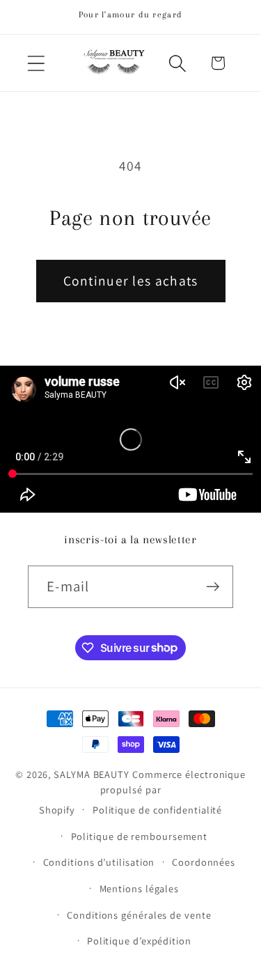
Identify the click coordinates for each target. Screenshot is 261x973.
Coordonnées (203, 862)
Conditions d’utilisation (99, 862)
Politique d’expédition (139, 940)
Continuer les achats (130, 281)
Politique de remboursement (139, 836)
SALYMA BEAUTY (91, 774)
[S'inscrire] (212, 587)
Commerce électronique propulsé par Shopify (142, 792)
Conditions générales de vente (139, 914)
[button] (36, 63)
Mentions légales (140, 888)
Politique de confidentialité (157, 809)
